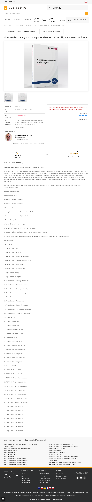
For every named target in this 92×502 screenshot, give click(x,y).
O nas (69, 20)
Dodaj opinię (24, 144)
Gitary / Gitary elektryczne (10, 454)
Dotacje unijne (26, 480)
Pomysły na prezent (36, 19)
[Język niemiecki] (44, 488)
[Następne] (85, 154)
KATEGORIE (7, 20)
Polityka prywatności (60, 496)
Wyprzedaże (27, 20)
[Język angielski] (39, 488)
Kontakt (83, 20)
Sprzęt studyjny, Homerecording (25, 25)
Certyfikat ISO (26, 478)
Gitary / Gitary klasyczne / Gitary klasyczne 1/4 (16, 460)
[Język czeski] (50, 488)
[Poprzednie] (6, 154)
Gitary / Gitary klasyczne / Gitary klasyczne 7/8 (61, 444)
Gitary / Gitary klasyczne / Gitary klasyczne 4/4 (16, 464)
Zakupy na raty (44, 482)
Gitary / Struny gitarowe (55, 454)
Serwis (75, 20)
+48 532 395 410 (61, 478)
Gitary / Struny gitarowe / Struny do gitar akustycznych (63, 456)
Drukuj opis (16, 144)
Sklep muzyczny (8, 25)
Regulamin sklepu (44, 473)
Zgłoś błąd (41, 144)
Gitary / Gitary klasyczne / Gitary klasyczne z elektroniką (63, 446)
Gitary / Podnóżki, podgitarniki (57, 452)
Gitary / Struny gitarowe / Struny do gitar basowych (62, 458)
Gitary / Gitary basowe (9, 452)
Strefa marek (44, 20)
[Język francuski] (47, 488)
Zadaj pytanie (33, 144)
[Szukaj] (86, 13)
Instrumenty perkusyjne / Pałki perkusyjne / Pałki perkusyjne (65, 462)
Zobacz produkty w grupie (21, 32)
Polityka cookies (71, 496)
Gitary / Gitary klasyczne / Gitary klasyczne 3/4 (16, 462)
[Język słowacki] (53, 488)
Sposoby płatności (45, 480)
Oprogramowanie (42, 25)
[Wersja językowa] (86, 2)
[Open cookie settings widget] (3, 499)
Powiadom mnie (82, 119)
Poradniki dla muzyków (52, 19)
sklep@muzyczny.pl (22, 139)
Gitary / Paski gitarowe (55, 450)
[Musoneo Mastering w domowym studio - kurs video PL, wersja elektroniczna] (46, 65)
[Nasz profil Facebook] (77, 477)
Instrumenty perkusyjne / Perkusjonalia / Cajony (61, 464)
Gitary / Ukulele (53, 460)
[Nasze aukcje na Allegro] (84, 477)
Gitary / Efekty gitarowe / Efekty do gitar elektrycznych (18, 448)
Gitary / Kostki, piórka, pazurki (57, 448)
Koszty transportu (45, 478)
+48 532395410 (21, 137)
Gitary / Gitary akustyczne (10, 450)
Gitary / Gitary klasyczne (10, 456)
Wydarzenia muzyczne (62, 20)
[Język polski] (42, 488)
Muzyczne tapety (27, 482)
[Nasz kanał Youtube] (81, 477)
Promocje (17, 20)
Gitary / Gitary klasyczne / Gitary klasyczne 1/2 (16, 458)
